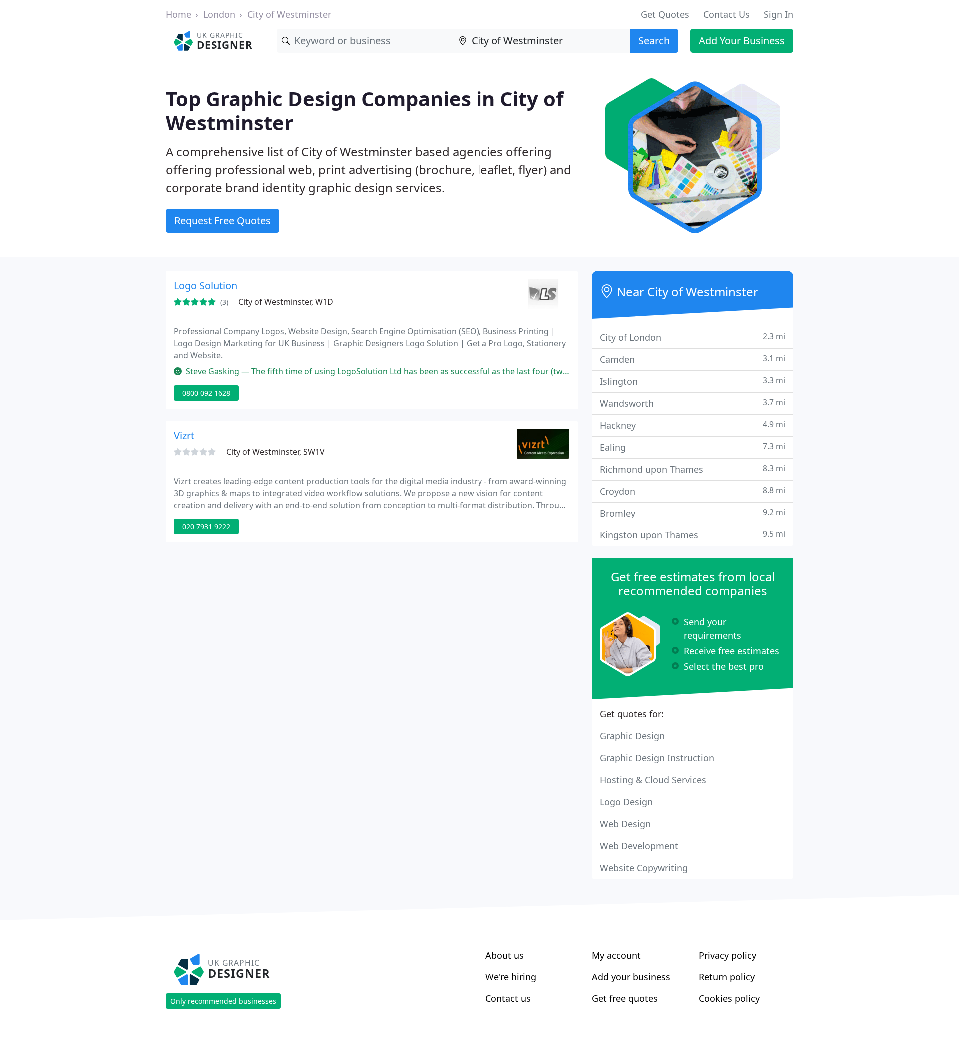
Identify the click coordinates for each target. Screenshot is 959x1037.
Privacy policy (727, 955)
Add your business (631, 977)
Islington (692, 381)
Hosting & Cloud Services (653, 780)
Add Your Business (742, 40)
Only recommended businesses (223, 1001)
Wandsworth (692, 403)
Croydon (692, 491)
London (219, 14)
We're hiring (510, 977)
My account (616, 955)
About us (504, 955)
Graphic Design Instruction (657, 758)
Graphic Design (632, 736)
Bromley (692, 513)
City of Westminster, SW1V (275, 451)
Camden (692, 359)
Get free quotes (625, 998)
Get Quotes (665, 14)
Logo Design (626, 802)
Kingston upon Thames (692, 534)
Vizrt (184, 435)
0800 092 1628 (206, 393)
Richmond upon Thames (692, 469)
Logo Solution (205, 285)
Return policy (727, 977)
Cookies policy (729, 998)
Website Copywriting (644, 868)
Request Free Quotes (222, 220)
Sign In (778, 14)
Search (654, 40)
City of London (692, 337)
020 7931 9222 (206, 526)
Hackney (692, 425)
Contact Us (726, 14)
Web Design (625, 824)
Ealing (692, 447)
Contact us (508, 998)
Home (178, 14)
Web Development (639, 846)
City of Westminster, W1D (285, 301)
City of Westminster (289, 14)
